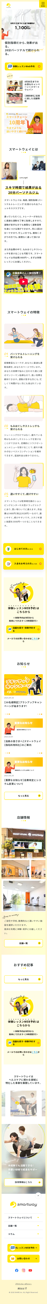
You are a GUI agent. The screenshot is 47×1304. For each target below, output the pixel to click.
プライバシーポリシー (23, 1284)
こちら (35, 638)
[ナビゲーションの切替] (43, 4)
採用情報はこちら (23, 1182)
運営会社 (21, 1288)
